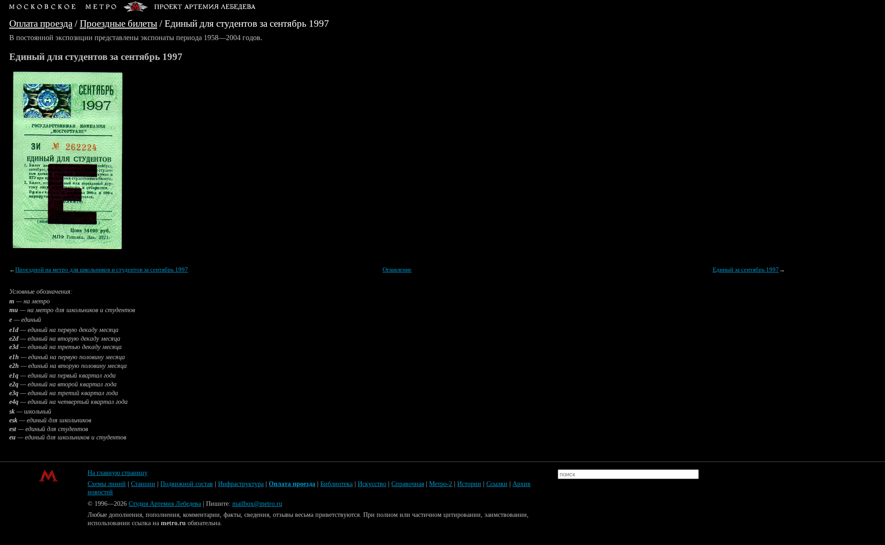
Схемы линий (107, 483)
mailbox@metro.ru (257, 503)
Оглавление (397, 270)
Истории (469, 483)
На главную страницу (118, 472)
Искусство (372, 483)
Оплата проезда (40, 23)
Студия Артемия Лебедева (165, 503)
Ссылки (496, 483)
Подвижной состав (186, 483)
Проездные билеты (118, 23)
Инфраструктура (241, 483)
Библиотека (336, 483)
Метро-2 (440, 483)
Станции (143, 483)
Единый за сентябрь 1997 (746, 270)
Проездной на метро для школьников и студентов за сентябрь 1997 (101, 270)
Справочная (407, 483)
